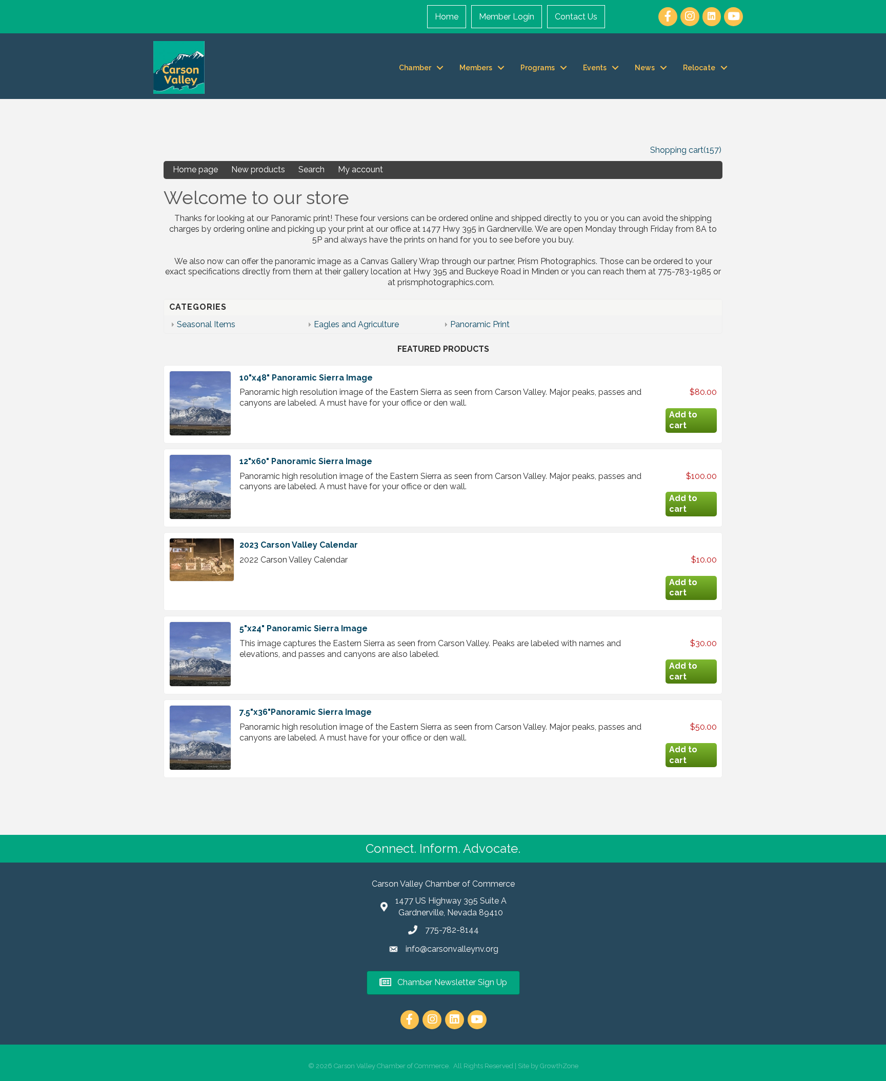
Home (446, 17)
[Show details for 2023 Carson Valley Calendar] (202, 559)
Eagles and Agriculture (356, 324)
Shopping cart (676, 150)
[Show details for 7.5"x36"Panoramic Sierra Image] (200, 738)
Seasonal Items (206, 324)
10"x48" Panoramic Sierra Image (306, 378)
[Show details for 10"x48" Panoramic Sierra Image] (200, 403)
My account (360, 169)
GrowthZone (559, 1066)
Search (311, 169)
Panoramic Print (480, 324)
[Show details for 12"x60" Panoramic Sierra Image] (200, 487)
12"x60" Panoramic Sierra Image (305, 461)
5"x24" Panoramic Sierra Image (303, 628)
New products (258, 169)
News (645, 68)
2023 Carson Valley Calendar (298, 545)
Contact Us (576, 17)
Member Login (506, 17)
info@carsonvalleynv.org (452, 949)
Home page (195, 169)
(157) (712, 150)
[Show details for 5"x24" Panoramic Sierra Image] (200, 654)
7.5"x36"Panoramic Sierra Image (305, 712)
